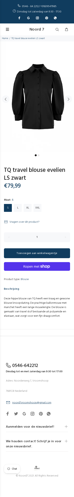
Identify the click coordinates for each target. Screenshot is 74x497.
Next (68, 99)
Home (5, 38)
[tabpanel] (37, 96)
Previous (5, 99)
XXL (37, 208)
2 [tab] (38, 155)
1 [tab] (36, 155)
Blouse (25, 279)
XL (27, 208)
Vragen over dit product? (24, 222)
